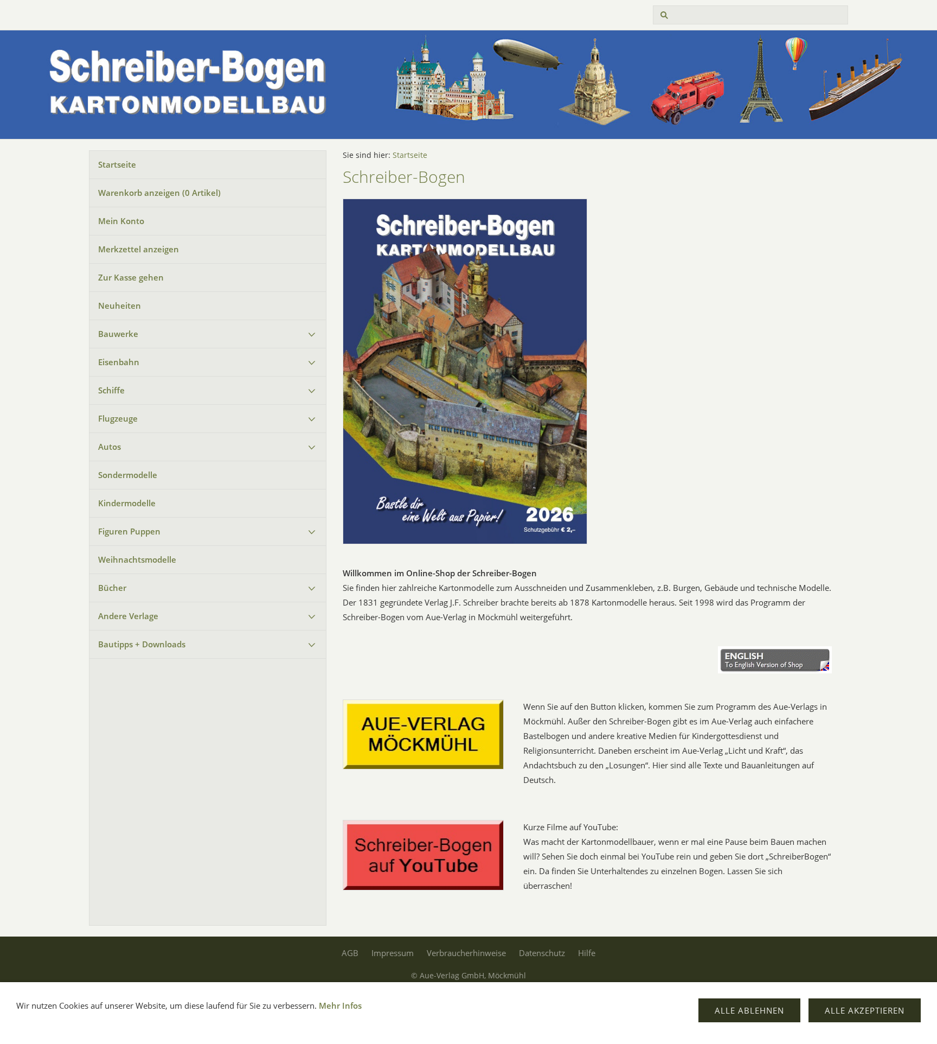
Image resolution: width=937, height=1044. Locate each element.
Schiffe (111, 390)
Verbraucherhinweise (466, 952)
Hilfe (586, 952)
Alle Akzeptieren (864, 1010)
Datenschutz (542, 952)
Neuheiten (119, 305)
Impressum (392, 952)
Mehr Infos (340, 1005)
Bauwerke (118, 333)
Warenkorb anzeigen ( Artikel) (159, 192)
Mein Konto (121, 220)
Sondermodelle (127, 474)
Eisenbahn (118, 362)
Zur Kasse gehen (131, 277)
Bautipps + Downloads (141, 644)
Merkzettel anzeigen (138, 249)
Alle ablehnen (749, 1010)
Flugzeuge (118, 418)
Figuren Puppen (129, 531)
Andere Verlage (128, 615)
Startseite (117, 164)
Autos (109, 446)
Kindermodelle (127, 503)
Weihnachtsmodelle (137, 559)
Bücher (112, 587)
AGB (350, 952)
